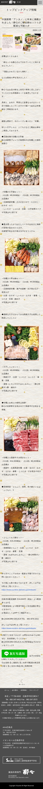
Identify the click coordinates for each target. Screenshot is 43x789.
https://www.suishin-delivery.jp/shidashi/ (19, 628)
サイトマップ (33, 690)
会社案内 (15, 690)
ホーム (7, 690)
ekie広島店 (7, 727)
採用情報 (24, 690)
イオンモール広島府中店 (13, 740)
